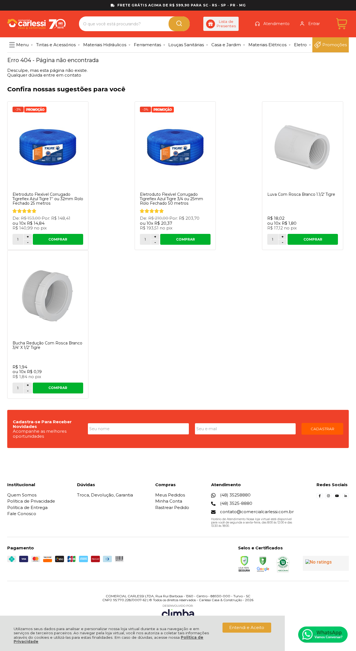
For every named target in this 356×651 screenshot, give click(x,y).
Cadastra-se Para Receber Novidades (42, 424)
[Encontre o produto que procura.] (179, 23)
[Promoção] (35, 109)
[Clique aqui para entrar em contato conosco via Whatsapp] (323, 634)
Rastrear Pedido (172, 507)
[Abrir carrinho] (342, 24)
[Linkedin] (345, 497)
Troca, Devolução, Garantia (105, 495)
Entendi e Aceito (246, 627)
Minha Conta (168, 501)
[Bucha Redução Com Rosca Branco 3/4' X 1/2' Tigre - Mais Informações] (48, 296)
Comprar (57, 239)
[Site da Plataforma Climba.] (178, 612)
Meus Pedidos (170, 495)
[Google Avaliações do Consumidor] (326, 563)
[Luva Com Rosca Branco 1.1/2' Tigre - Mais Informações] (302, 147)
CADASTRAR (322, 429)
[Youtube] (337, 497)
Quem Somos (21, 495)
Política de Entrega (27, 507)
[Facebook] (320, 497)
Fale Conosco (21, 513)
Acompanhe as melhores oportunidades (39, 434)
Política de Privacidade (31, 501)
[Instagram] (328, 497)
